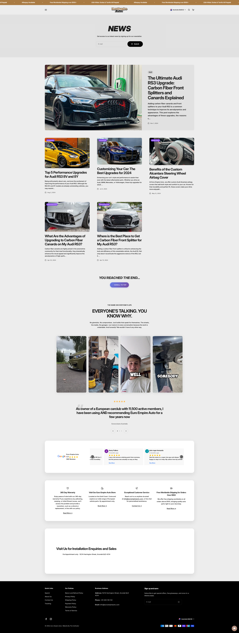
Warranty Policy (70, 607)
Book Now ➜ (102, 506)
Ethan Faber (119, 450)
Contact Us (49, 600)
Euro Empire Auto (72, 454)
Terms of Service (71, 610)
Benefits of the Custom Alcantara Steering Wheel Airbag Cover (167, 173)
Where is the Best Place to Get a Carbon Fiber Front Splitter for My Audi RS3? (119, 240)
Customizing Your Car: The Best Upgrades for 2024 (116, 171)
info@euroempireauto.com (133, 499)
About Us (48, 596)
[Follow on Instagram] (51, 619)
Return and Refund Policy (74, 593)
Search (47, 593)
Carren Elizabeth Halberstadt (166, 450)
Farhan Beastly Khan (82, 450)
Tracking (48, 603)
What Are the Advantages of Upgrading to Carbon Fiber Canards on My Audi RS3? (65, 240)
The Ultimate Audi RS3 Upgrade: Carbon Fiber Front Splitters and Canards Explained (166, 87)
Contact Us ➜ (137, 506)
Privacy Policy (70, 596)
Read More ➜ (67, 513)
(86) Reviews (71, 459)
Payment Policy (70, 603)
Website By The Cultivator (71, 626)
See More (118, 463)
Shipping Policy (70, 600)
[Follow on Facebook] (46, 619)
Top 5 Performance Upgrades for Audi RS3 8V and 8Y (66, 174)
